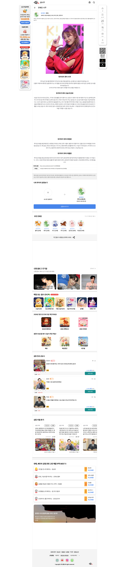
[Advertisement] (64, 123)
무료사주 (58, 552)
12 (95, 360)
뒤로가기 (35, 7)
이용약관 (57, 555)
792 (95, 397)
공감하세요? (49, 436)
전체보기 (92, 268)
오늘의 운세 (53, 552)
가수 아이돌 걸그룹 (89, 216)
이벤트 (89, 2)
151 (95, 379)
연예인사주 (76, 552)
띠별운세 (63, 552)
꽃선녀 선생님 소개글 (49, 452)
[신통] (36, 2)
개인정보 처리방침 (64, 555)
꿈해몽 (67, 552)
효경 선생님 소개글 (73, 452)
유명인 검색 (94, 2)
